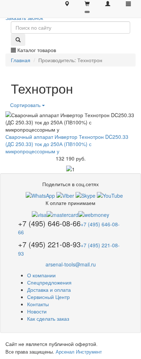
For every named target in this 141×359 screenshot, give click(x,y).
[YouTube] (110, 194)
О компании (41, 275)
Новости (37, 311)
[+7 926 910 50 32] (40, 194)
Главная (20, 60)
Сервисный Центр (48, 296)
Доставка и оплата (49, 289)
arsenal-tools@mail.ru (71, 264)
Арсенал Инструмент (79, 351)
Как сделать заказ (48, 318)
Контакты (38, 304)
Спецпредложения (49, 282)
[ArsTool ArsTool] (85, 194)
